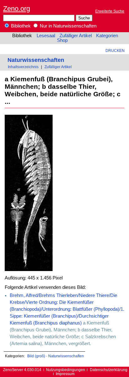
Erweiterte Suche (109, 11)
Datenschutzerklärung (108, 370)
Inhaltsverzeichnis (23, 67)
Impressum (65, 374)
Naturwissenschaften (36, 60)
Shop (62, 40)
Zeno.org (16, 9)
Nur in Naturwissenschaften (67, 25)
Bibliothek (20, 25)
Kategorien (107, 35)
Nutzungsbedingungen (65, 370)
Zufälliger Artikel (75, 35)
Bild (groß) (36, 356)
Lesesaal (46, 35)
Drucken (115, 50)
